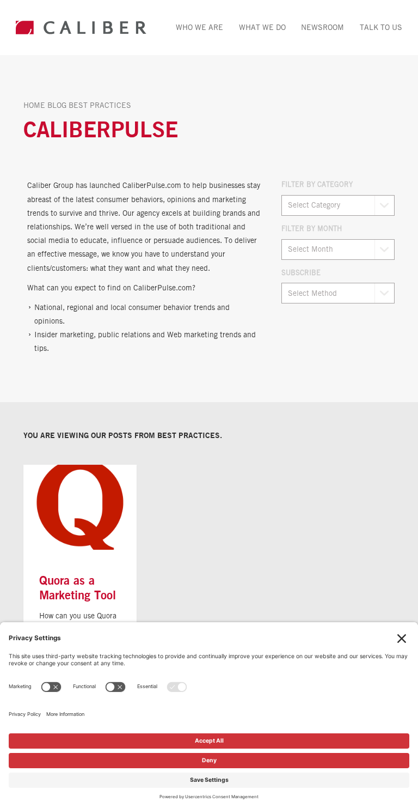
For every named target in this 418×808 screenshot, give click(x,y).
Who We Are (199, 27)
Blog (56, 105)
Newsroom (322, 27)
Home (34, 105)
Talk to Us (381, 27)
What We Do (262, 27)
